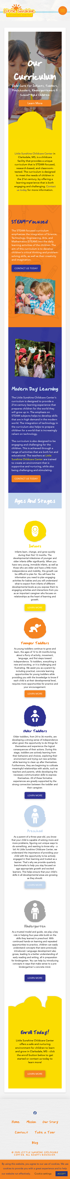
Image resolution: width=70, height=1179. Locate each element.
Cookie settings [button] (43, 1173)
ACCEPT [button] (61, 1173)
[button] (62, 10)
